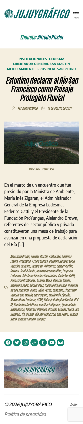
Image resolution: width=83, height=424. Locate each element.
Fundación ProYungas (22, 280)
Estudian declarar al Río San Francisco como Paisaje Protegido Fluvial (41, 88)
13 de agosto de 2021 (59, 108)
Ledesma (56, 59)
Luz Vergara (40, 295)
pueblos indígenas (49, 304)
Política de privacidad (25, 414)
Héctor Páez (36, 285)
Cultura (14, 271)
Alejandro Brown (19, 256)
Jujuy (33, 290)
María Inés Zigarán (59, 295)
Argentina (24, 261)
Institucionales (33, 59)
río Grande (27, 314)
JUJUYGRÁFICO (36, 404)
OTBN (39, 300)
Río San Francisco (45, 314)
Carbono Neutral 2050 (61, 261)
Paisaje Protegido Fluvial (58, 300)
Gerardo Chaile (61, 280)
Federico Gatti (66, 276)
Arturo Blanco (40, 261)
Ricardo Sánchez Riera (61, 309)
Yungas (41, 319)
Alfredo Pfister (39, 256)
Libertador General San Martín (41, 64)
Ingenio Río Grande (55, 285)
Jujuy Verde (44, 290)
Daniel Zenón (27, 271)
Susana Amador (27, 319)
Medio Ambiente (21, 69)
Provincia (46, 69)
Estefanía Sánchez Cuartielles (39, 276)
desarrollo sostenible (48, 271)
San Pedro (66, 69)
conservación (64, 266)
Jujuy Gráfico (29, 108)
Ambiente (54, 256)
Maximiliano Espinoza (22, 300)
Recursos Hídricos (36, 309)
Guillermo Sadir (19, 285)
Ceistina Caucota (20, 266)
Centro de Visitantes (43, 266)
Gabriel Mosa (44, 280)
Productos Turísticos (25, 304)
